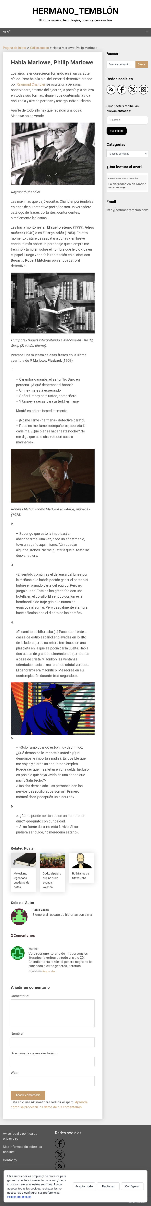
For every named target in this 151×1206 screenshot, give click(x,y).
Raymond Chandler (31, 84)
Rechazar (108, 1186)
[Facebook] (121, 90)
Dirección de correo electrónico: (34, 1053)
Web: (14, 1073)
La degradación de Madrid (127, 177)
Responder (48, 971)
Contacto (10, 1160)
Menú (6, 32)
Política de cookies (19, 1196)
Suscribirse (116, 130)
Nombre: (17, 1034)
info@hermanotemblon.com (127, 210)
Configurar (132, 1186)
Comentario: (20, 996)
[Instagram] (143, 90)
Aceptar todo (84, 1186)
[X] (132, 90)
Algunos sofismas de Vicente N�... (123, 183)
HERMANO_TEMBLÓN (75, 11)
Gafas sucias (39, 48)
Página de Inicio (14, 48)
